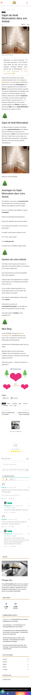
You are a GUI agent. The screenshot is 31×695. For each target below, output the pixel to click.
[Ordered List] (12, 470)
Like (6, 603)
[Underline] (7, 470)
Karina (13, 507)
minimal (25, 403)
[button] (27, 3)
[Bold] (3, 470)
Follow (16, 603)
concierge (14, 403)
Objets (13, 10)
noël (11, 405)
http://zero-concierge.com (15, 431)
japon (20, 403)
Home (3, 10)
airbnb (8, 403)
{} (22, 469)
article (24, 100)
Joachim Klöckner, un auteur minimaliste (23, 413)
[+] (24, 469)
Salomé (14, 536)
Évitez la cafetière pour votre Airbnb (8, 413)
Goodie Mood (7, 679)
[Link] (20, 470)
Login (27, 458)
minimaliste (5, 405)
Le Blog (8, 10)
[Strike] (10, 470)
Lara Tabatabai (7, 625)
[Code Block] (18, 470)
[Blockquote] (16, 470)
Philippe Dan (8, 505)
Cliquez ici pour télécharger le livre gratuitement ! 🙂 (15, 71)
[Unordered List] (14, 470)
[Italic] (5, 470)
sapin (15, 405)
